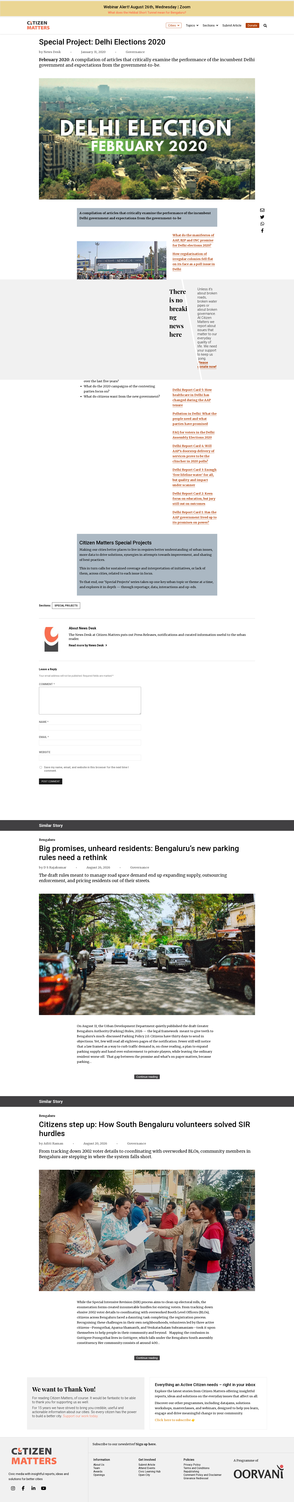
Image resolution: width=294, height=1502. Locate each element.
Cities (172, 25)
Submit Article (231, 25)
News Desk (52, 52)
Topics (191, 25)
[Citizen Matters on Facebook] (23, 1488)
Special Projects (66, 605)
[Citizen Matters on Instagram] (13, 1488)
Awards (97, 1471)
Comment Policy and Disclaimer (203, 1475)
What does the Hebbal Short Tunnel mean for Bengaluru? (147, 12)
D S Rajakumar (55, 867)
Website (44, 752)
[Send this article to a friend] (262, 210)
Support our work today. (81, 1416)
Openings (99, 1475)
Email (44, 737)
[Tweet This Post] (262, 217)
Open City (144, 1475)
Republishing (191, 1471)
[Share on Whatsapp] (262, 224)
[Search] (265, 26)
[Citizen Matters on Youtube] (43, 1488)
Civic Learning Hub (149, 1471)
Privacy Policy (192, 1464)
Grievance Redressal (196, 1478)
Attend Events (146, 1468)
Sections (209, 25)
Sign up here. (146, 1444)
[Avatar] (51, 639)
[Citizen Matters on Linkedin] (33, 1488)
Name (43, 722)
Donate (252, 25)
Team (96, 1468)
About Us (98, 1464)
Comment (47, 684)
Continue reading (147, 1076)
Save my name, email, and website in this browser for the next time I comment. (86, 769)
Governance (135, 52)
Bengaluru (47, 840)
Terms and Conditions (196, 1468)
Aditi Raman (53, 1143)
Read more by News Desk (86, 645)
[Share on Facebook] (262, 230)
